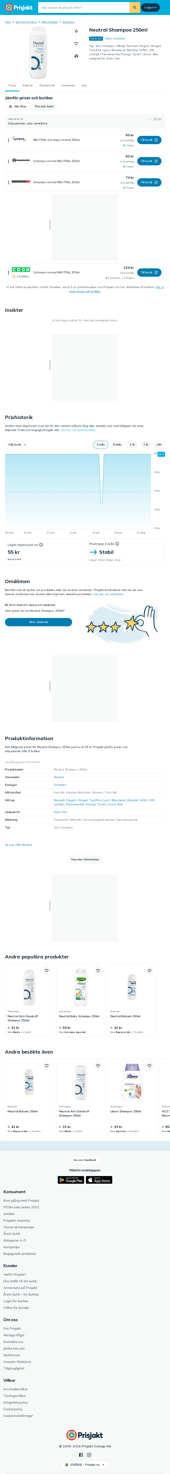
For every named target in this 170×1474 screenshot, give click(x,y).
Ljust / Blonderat (114, 800)
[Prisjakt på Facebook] (80, 1454)
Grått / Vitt (147, 800)
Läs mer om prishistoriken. (78, 430)
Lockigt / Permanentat (69, 804)
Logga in (150, 7)
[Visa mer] (8, 140)
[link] (29, 1000)
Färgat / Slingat (77, 800)
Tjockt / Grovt (106, 804)
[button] (76, 31)
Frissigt (91, 804)
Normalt (59, 800)
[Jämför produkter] (76, 56)
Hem (8, 21)
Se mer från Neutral (18, 845)
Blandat (132, 800)
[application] (85, 493)
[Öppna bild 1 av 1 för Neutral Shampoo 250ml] (38, 53)
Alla (120, 804)
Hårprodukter (49, 21)
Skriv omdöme (115, 38)
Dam (57, 812)
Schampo (69, 21)
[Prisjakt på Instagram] (89, 1454)
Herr (65, 812)
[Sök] (134, 7)
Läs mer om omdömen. (108, 594)
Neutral (59, 777)
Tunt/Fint (95, 800)
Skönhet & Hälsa (26, 21)
